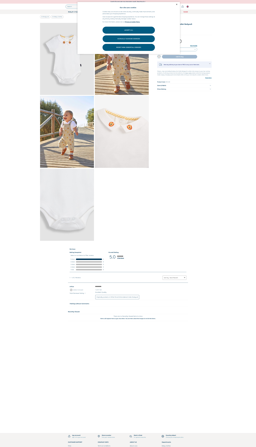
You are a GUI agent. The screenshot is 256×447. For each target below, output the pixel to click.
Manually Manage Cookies (129, 39)
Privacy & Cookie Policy (132, 22)
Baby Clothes (166, 446)
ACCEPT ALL (128, 30)
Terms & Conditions (104, 446)
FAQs (69, 446)
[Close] (176, 4)
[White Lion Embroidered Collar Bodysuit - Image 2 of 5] (122, 59)
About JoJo (133, 446)
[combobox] (176, 278)
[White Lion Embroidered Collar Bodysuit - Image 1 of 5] (67, 59)
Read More (208, 78)
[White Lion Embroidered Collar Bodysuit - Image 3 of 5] (67, 132)
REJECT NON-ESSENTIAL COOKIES (128, 47)
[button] (184, 85)
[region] (129, 28)
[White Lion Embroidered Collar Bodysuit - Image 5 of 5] (67, 205)
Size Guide (193, 46)
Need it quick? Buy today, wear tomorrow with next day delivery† (128, 2)
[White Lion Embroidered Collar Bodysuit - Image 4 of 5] (122, 132)
